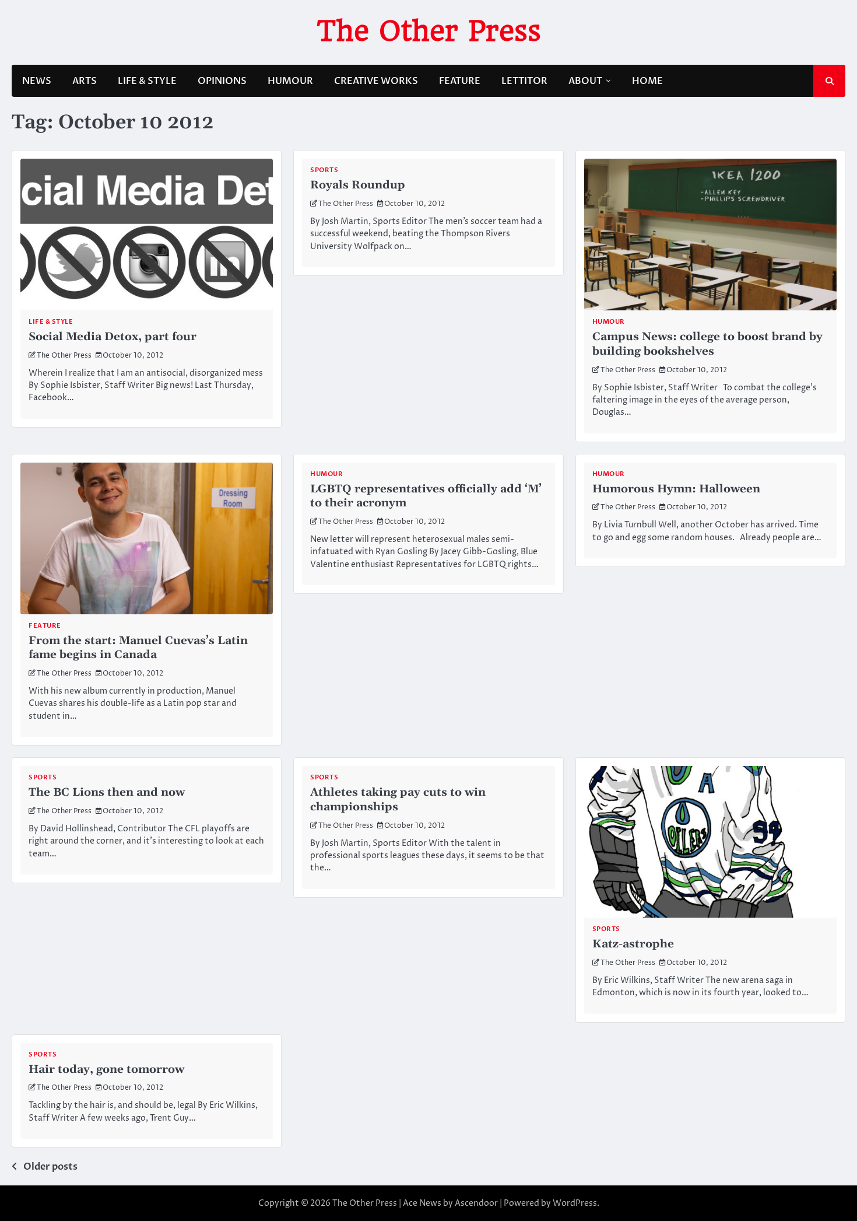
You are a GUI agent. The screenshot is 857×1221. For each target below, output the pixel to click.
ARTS (84, 81)
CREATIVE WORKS (376, 81)
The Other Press (429, 31)
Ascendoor (476, 1203)
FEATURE (459, 81)
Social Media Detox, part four (112, 337)
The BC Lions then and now (107, 792)
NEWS (36, 81)
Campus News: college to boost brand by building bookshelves (707, 344)
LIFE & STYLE (147, 81)
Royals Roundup (357, 185)
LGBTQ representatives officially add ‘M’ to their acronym (426, 496)
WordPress (575, 1203)
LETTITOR (524, 81)
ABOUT (585, 81)
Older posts (50, 1166)
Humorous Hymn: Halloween (676, 489)
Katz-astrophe (633, 944)
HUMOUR (290, 81)
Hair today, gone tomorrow (106, 1069)
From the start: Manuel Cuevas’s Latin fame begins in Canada (138, 648)
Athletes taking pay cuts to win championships (398, 799)
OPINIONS (222, 81)
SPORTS (324, 170)
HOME (647, 81)
